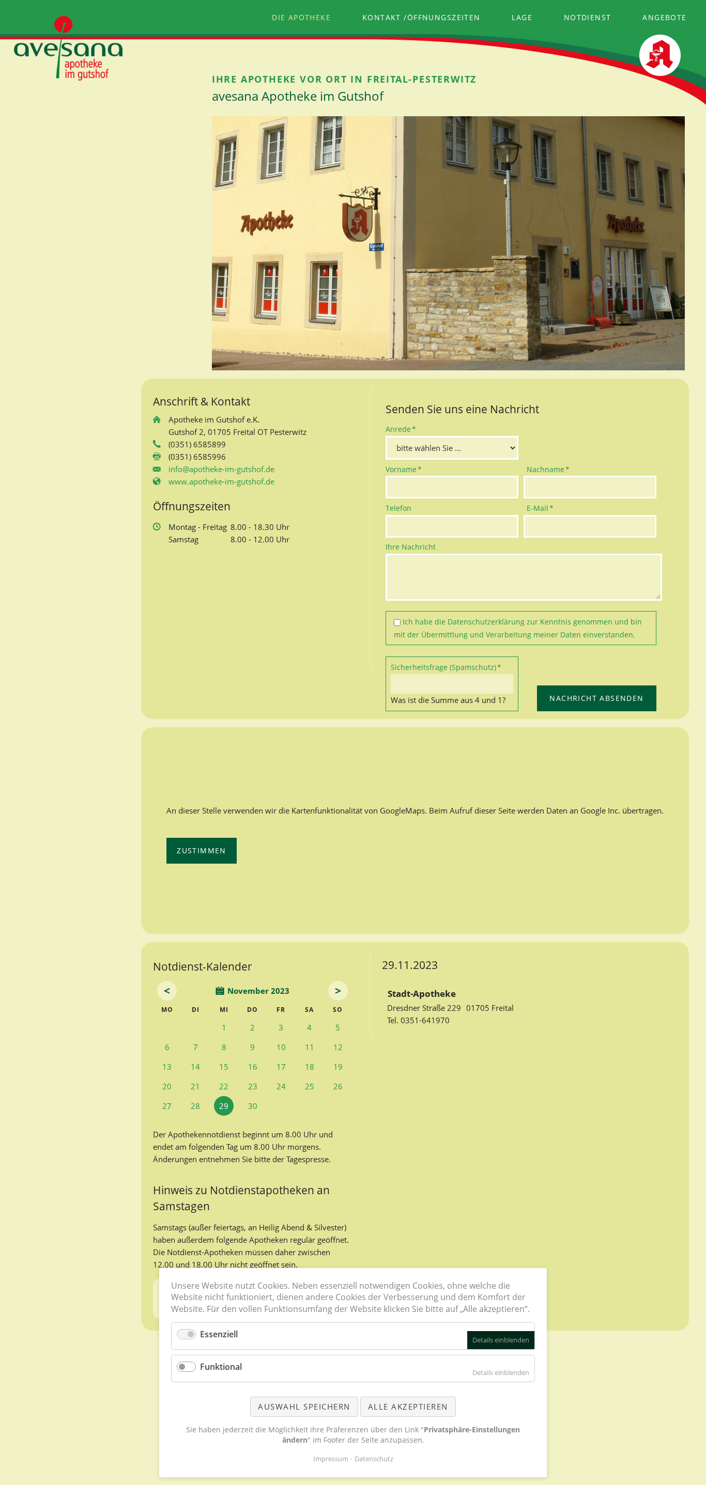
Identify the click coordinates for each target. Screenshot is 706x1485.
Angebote (664, 17)
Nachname (548, 469)
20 (167, 1086)
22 (223, 1086)
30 (252, 1106)
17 (281, 1066)
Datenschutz (374, 1458)
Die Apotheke (301, 17)
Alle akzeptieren (408, 1406)
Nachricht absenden (596, 698)
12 (338, 1047)
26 (338, 1086)
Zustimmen (201, 850)
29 (223, 1106)
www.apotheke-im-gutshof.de (221, 481)
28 (195, 1106)
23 (252, 1086)
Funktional (221, 1366)
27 (167, 1106)
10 (281, 1047)
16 (252, 1066)
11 (309, 1047)
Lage (522, 17)
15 (223, 1066)
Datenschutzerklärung (486, 622)
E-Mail (544, 508)
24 (281, 1086)
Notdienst (587, 17)
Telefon (398, 508)
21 (195, 1086)
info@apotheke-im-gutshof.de (221, 469)
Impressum (330, 1458)
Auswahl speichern (304, 1406)
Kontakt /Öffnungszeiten (421, 17)
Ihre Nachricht (411, 547)
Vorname (404, 469)
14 (195, 1066)
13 (167, 1066)
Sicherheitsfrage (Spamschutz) (446, 667)
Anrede (403, 429)
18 (309, 1066)
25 (309, 1086)
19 (338, 1066)
